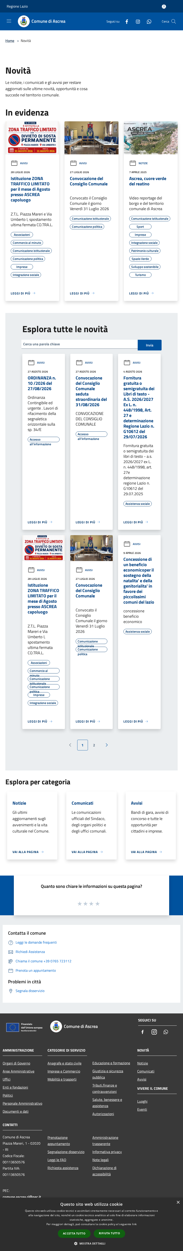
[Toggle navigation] (9, 21)
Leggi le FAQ (57, 1159)
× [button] (178, 1202)
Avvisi (24, 163)
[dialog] (91, 1224)
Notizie (143, 163)
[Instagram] (136, 21)
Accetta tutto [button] (74, 1233)
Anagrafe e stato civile (64, 1063)
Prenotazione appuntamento (59, 1140)
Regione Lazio (17, 6)
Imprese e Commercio (64, 1071)
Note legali (100, 1159)
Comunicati (145, 1071)
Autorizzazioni (103, 1113)
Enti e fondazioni (15, 1087)
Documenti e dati (16, 1111)
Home (9, 40)
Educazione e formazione (111, 1063)
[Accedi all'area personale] (164, 6)
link (134, 1224)
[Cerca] (173, 21)
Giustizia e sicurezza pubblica (107, 1074)
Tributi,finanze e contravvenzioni (104, 1088)
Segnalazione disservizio (66, 1151)
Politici (8, 1095)
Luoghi (142, 1101)
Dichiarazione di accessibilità (104, 1171)
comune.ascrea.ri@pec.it (22, 1196)
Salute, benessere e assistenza (107, 1102)
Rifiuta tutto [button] (109, 1233)
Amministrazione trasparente (105, 1140)
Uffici (6, 1079)
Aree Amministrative (18, 1071)
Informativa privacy (107, 1151)
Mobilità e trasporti (62, 1079)
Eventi (142, 1109)
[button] (91, 1243)
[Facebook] (125, 21)
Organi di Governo (16, 1063)
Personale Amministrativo (22, 1103)
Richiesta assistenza (63, 1167)
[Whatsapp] (147, 21)
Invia (149, 345)
